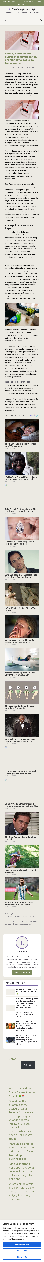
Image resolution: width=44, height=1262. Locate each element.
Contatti (15, 1)
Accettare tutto (22, 1245)
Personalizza (22, 1251)
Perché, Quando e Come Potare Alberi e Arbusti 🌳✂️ (22, 1092)
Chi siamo (6, 1)
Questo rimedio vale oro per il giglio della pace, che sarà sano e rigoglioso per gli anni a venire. (21, 1191)
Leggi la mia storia (22, 972)
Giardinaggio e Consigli (23, 8)
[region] (22, 1241)
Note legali (22, 4)
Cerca (12, 1059)
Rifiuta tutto (22, 1257)
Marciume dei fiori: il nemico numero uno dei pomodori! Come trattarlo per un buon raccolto (21, 1151)
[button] (41, 21)
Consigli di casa (13, 914)
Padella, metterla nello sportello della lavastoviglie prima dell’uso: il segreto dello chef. (21, 1171)
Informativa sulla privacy (32, 1)
